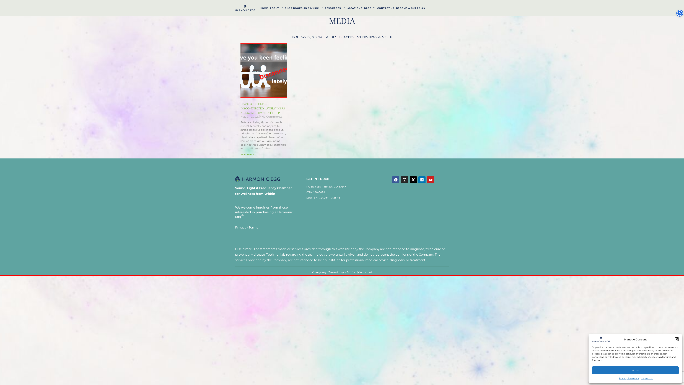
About (274, 8)
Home (264, 8)
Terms (253, 227)
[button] (677, 339)
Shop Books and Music (302, 8)
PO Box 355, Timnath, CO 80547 (326, 186)
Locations (354, 8)
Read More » (247, 154)
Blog (367, 8)
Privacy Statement (629, 378)
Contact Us (385, 8)
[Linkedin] (422, 179)
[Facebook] (395, 179)
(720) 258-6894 (315, 192)
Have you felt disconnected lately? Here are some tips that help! (262, 108)
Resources (333, 8)
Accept (635, 370)
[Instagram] (404, 179)
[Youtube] (430, 179)
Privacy (240, 227)
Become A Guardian (411, 8)
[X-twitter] (413, 179)
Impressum (647, 378)
